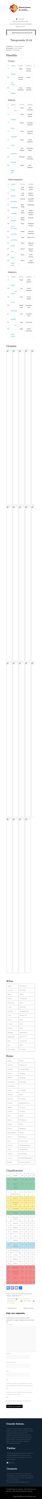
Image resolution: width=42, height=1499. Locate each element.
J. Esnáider (13, 318)
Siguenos (11, 1462)
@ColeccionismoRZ (23, 1298)
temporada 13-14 (16, 1295)
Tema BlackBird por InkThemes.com (24, 1496)
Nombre (8, 1353)
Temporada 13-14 (21, 40)
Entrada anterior (11, 1308)
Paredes (13, 119)
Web (7, 1371)
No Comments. (11, 1303)
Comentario (9, 1324)
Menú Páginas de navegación (22, 33)
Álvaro (13, 128)
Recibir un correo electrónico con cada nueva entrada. (18, 1402)
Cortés (13, 145)
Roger (12, 285)
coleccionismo (25, 1293)
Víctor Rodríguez (14, 227)
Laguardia (14, 136)
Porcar (13, 302)
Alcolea (13, 74)
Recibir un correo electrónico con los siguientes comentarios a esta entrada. (19, 1393)
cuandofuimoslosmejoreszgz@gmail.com (18, 1482)
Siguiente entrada (29, 1308)
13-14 (16, 1301)
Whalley (13, 93)
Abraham (13, 162)
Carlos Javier (13, 264)
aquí (8, 1480)
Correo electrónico (11, 1362)
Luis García (14, 292)
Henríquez (14, 310)
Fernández (14, 153)
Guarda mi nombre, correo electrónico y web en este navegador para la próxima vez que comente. (19, 1384)
